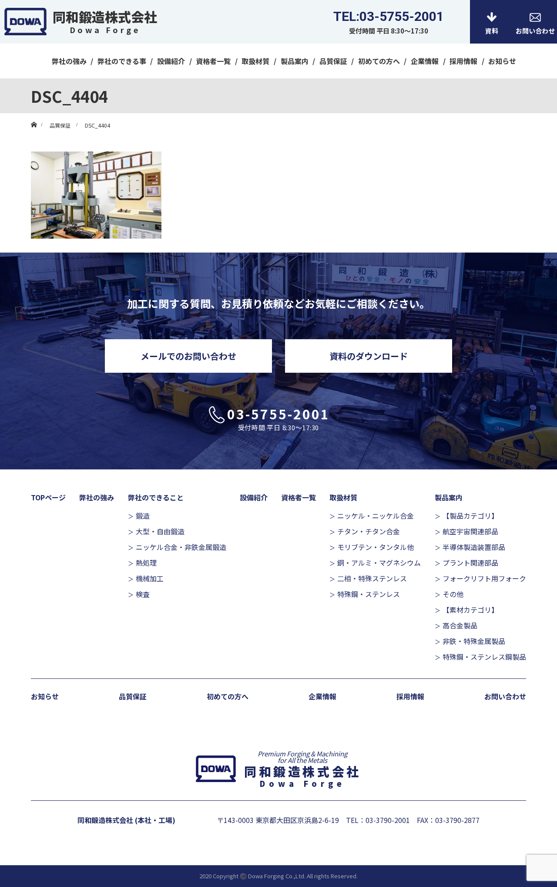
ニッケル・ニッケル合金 (375, 515)
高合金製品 (460, 625)
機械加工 (150, 578)
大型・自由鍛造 (160, 531)
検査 (143, 594)
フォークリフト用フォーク (484, 578)
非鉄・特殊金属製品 (474, 641)
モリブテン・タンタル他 (375, 547)
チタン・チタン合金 (368, 531)
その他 (453, 594)
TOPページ (48, 497)
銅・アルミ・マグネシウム (379, 562)
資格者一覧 (213, 61)
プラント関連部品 (470, 562)
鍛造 (143, 515)
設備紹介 (171, 61)
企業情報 (425, 61)
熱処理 (146, 562)
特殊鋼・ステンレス (368, 594)
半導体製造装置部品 (474, 547)
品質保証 (333, 61)
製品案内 (295, 61)
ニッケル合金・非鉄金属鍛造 (181, 547)
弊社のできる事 (121, 61)
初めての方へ (379, 61)
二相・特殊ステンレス (372, 578)
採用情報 (463, 61)
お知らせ (502, 61)
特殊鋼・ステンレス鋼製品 (484, 656)
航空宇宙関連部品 (470, 531)
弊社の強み (69, 61)
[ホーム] (34, 116)
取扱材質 (255, 61)
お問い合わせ (505, 696)
